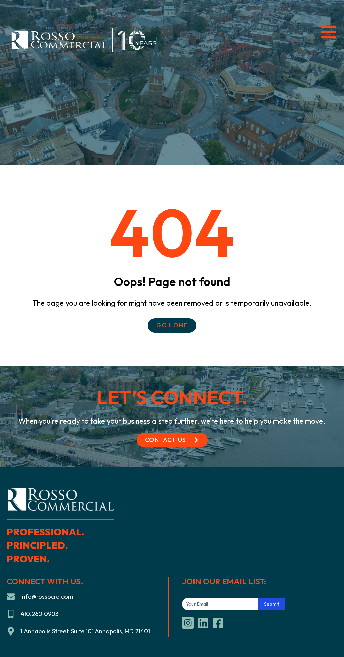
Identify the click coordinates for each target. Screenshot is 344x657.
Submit (271, 604)
